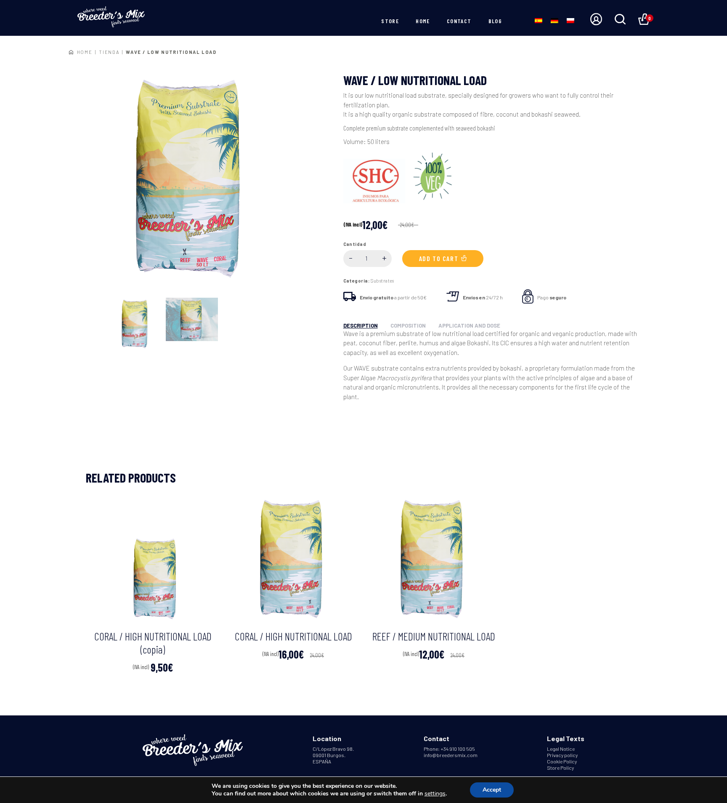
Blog (495, 20)
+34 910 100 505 (457, 749)
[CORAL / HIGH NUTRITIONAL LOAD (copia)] (153, 559)
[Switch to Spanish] (539, 20)
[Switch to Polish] (570, 20)
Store (390, 20)
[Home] (111, 17)
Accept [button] (492, 790)
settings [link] (435, 794)
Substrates (382, 280)
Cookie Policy (562, 761)
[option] (191, 178)
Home (423, 20)
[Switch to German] (554, 20)
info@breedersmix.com (451, 755)
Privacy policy (562, 755)
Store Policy (560, 768)
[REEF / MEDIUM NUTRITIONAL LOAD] (434, 559)
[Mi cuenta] (596, 20)
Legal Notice (561, 749)
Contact (459, 20)
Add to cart (439, 258)
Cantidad (354, 244)
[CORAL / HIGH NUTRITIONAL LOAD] (293, 559)
